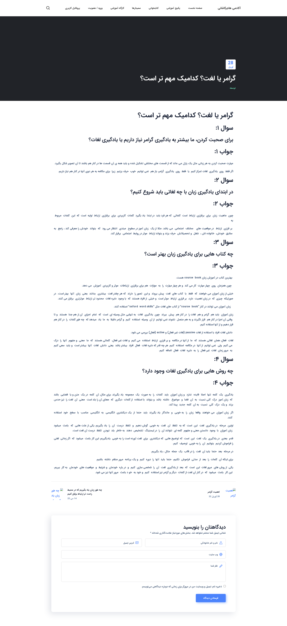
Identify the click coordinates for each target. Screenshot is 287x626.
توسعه (233, 88)
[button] (48, 8)
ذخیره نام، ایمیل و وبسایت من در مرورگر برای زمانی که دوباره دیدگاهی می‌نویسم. (182, 586)
